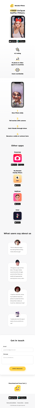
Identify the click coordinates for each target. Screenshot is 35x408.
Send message (17, 368)
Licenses (26, 402)
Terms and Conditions (11, 402)
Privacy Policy (20, 402)
